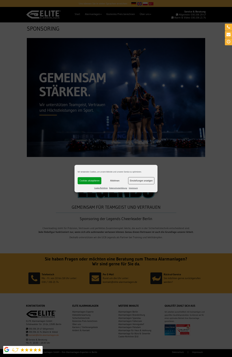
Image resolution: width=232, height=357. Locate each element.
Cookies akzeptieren (90, 180)
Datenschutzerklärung (118, 188)
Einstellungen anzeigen (141, 180)
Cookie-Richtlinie (101, 188)
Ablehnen (114, 180)
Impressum (133, 188)
